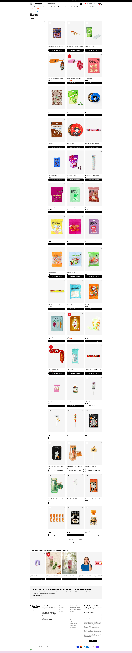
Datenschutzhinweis (73, 623)
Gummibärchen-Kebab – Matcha (72, 434)
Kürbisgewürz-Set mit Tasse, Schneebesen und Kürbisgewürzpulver (75, 466)
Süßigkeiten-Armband (71, 369)
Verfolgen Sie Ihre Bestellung (75, 609)
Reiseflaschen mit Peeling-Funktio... (84, 575)
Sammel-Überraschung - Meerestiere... (101, 575)
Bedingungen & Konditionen (75, 616)
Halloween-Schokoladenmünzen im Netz (55, 78)
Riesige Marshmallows (71, 304)
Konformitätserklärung (74, 627)
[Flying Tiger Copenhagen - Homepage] (38, 3)
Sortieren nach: (90, 19)
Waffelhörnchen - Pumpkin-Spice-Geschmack (75, 46)
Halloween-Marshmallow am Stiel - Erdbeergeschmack (91, 401)
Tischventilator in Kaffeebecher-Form (68, 575)
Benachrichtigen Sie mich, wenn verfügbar (94, 405)
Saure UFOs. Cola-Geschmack (90, 208)
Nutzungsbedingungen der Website (75, 619)
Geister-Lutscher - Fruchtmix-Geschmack (55, 434)
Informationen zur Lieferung (75, 607)
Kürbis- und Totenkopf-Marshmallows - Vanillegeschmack (55, 46)
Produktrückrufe (73, 629)
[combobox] (93, 618)
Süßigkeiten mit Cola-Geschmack (73, 337)
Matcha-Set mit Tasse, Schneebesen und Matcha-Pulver (55, 498)
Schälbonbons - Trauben (71, 175)
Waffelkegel (50, 143)
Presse (60, 615)
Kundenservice (72, 613)
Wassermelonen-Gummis (71, 272)
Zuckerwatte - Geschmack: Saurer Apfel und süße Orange (93, 337)
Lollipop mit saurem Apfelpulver (72, 208)
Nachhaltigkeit (62, 613)
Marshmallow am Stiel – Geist (72, 498)
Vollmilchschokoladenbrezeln (53, 175)
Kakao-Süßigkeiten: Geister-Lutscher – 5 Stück (56, 531)
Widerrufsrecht (72, 615)
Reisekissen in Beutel (33, 575)
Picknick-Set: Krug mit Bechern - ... (52, 575)
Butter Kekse (87, 111)
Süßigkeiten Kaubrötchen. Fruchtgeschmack (56, 304)
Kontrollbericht (72, 631)
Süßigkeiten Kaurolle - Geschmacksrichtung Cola (93, 369)
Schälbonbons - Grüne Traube (72, 111)
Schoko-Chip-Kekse (70, 143)
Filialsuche (72, 611)
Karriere (61, 611)
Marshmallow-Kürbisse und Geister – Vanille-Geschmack (74, 531)
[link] (95, 4)
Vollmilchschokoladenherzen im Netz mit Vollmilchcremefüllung (74, 78)
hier (55, 0)
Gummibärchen (88, 304)
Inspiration (61, 616)
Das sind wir (61, 607)
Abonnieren (93, 640)
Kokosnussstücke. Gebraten (53, 111)
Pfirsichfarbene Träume (71, 240)
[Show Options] (99, 618)
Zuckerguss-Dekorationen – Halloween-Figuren (93, 498)
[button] (31, 4)
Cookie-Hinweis (73, 625)
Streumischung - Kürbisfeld (71, 401)
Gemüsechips (50, 337)
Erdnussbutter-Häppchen (52, 208)
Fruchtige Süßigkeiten (52, 272)
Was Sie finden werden (37, 595)
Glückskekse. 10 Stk (88, 78)
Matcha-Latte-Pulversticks (89, 46)
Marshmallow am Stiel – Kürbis (90, 466)
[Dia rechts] (100, 563)
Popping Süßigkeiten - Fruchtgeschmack (92, 240)
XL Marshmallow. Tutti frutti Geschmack (92, 175)
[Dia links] (32, 563)
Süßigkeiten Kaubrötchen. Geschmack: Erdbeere (92, 143)
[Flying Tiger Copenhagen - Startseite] (35, 606)
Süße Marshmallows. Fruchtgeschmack (55, 240)
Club (60, 609)
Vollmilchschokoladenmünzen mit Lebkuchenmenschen (54, 369)
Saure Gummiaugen (88, 434)
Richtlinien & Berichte (74, 621)
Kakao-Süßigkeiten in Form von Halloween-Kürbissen (93, 531)
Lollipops (86, 272)
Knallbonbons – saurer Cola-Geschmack (55, 466)
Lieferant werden (73, 632)
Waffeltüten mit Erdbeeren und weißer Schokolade (55, 401)
